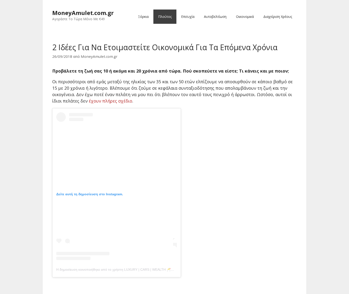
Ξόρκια (143, 16)
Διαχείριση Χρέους (277, 16)
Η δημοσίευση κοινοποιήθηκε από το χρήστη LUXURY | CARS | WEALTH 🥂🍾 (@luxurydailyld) (128, 269)
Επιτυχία (187, 16)
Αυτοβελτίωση (215, 16)
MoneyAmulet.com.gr (83, 13)
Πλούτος (165, 16)
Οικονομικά (245, 16)
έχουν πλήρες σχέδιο (110, 101)
